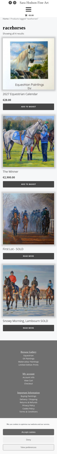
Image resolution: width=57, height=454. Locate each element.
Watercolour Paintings (28, 361)
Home (6, 18)
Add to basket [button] (28, 106)
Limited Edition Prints (28, 364)
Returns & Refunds (28, 402)
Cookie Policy (28, 408)
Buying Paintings (28, 396)
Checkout (28, 383)
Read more (28, 256)
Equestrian (29, 355)
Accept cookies (29, 432)
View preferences (28, 447)
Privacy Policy (28, 405)
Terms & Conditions (28, 411)
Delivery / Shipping (28, 399)
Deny (28, 440)
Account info (28, 377)
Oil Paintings (28, 358)
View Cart (28, 380)
